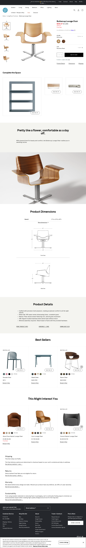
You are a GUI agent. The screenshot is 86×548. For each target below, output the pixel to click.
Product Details (61, 63)
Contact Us (5, 516)
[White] (12, 374)
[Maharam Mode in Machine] (67, 374)
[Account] (78, 10)
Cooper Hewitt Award (40, 529)
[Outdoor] (13, 7)
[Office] (42, 7)
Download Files (65, 326)
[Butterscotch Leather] (32, 433)
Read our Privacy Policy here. (40, 546)
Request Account (56, 516)
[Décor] (56, 7)
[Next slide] (55, 2)
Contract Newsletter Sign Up (58, 527)
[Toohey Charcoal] (69, 374)
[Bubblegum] (7, 374)
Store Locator (75, 522)
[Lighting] (49, 7)
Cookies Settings (64, 542)
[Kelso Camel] (9, 433)
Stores (71, 1)
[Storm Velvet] (35, 433)
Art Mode (21, 519)
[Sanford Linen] (7, 433)
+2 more (44, 432)
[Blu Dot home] (5, 10)
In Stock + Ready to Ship (17, 12)
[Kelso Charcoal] (12, 433)
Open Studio (38, 527)
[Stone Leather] (64, 433)
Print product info (22, 326)
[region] (43, 542)
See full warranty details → (12, 486)
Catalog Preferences (7, 528)
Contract (65, 1)
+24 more (73, 432)
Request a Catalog (23, 521)
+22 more (16, 432)
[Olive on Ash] (41, 374)
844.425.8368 (6, 518)
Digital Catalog (22, 523)
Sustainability (38, 521)
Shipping (81, 63)
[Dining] (27, 7)
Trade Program (55, 519)
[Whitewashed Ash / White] (38, 374)
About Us (37, 516)
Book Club (37, 525)
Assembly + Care (44, 326)
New (20, 516)
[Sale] (29, 13)
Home (4, 16)
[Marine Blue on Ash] (32, 374)
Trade (60, 1)
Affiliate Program (39, 531)
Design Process (38, 519)
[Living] (20, 7)
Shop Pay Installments (24, 527)
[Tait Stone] (41, 433)
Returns (4, 524)
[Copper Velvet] (4, 433)
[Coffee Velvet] (61, 374)
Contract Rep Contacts (57, 525)
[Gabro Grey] (61, 433)
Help (76, 1)
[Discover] (35, 13)
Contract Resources (56, 521)
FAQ (4, 526)
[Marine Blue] (4, 374)
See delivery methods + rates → (13, 464)
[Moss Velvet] (64, 374)
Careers (37, 533)
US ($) (81, 2)
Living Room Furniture (12, 16)
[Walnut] (35, 374)
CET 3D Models (55, 523)
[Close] (83, 542)
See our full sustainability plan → (14, 499)
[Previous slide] (31, 2)
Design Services (22, 525)
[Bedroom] (34, 7)
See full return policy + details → (14, 475)
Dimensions (72, 63)
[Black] (9, 374)
